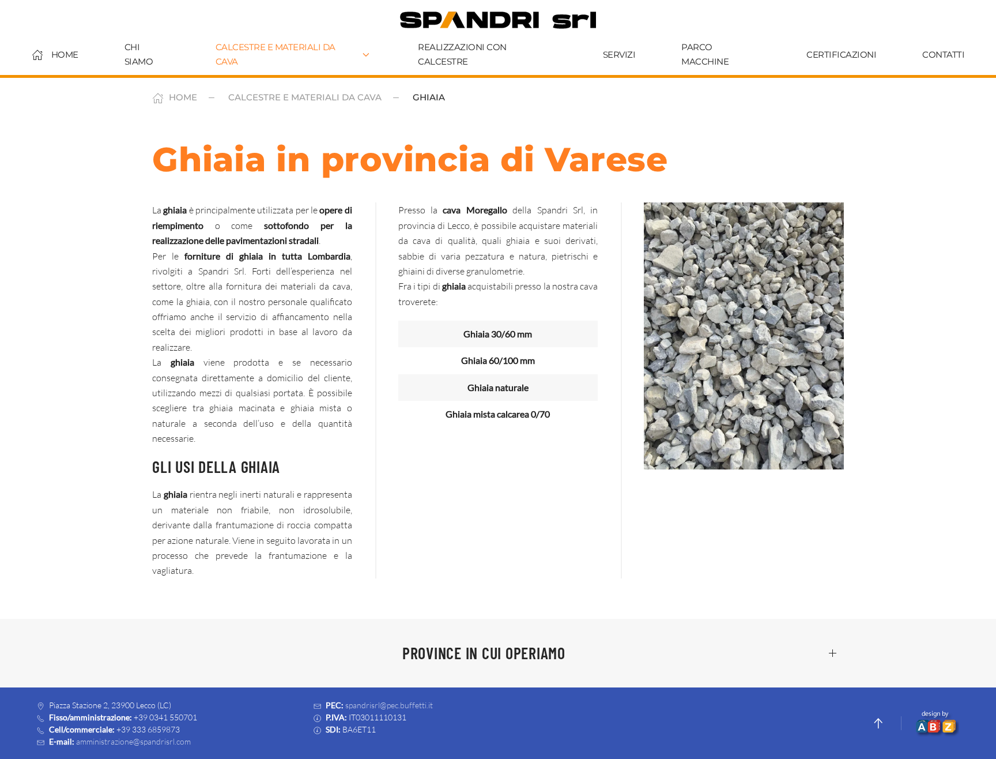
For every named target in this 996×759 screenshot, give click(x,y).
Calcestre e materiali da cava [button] (275, 54)
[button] (744, 335)
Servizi (619, 54)
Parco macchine (705, 54)
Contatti (943, 54)
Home (64, 54)
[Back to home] (498, 20)
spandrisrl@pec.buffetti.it (389, 705)
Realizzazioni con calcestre (462, 54)
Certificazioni (841, 54)
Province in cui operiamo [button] (483, 653)
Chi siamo (138, 54)
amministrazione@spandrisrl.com (133, 741)
